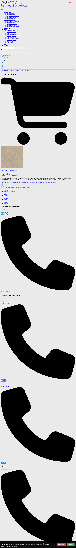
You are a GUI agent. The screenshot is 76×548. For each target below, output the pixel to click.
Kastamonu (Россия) (11, 30)
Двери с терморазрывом (13, 16)
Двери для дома (10, 13)
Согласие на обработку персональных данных (35, 182)
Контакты (6, 45)
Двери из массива (11, 25)
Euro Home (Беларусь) (12, 38)
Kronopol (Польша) (11, 36)
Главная (3, 70)
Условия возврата (51, 182)
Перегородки (7, 28)
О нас (5, 44)
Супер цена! (7, 203)
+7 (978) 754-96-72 (5, 6)
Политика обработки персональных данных (12, 182)
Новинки (6, 199)
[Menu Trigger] (70, 3)
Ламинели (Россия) (11, 32)
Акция (5, 202)
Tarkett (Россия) (10, 33)
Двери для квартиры (12, 14)
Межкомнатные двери (9, 20)
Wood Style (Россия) (12, 40)
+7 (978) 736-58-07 (24, 6)
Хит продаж (7, 200)
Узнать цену (4, 8)
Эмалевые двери (11, 22)
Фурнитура (6, 195)
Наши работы (7, 196)
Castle (20, 70)
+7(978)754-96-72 (5, 303)
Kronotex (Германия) (12, 34)
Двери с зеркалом (11, 18)
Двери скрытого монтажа (13, 26)
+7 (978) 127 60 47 (5, 291)
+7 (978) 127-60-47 (14, 6)
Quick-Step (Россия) (14, 70)
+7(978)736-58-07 (5, 469)
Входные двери (7, 12)
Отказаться (61, 544)
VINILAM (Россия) (11, 37)
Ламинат (6, 29)
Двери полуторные (11, 17)
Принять (71, 544)
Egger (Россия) (10, 41)
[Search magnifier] (2, 50)
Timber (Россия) (10, 42)
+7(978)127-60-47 (5, 386)
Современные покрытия (13, 21)
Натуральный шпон (12, 24)
